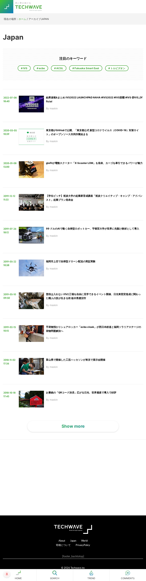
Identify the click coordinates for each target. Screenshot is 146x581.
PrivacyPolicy (83, 545)
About (62, 540)
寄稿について (63, 545)
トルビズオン (117, 68)
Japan (73, 540)
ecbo (41, 68)
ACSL (59, 68)
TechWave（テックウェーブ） (29, 6)
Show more (73, 426)
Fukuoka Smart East (86, 68)
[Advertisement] (73, 477)
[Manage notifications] (7, 574)
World (84, 540)
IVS (24, 68)
